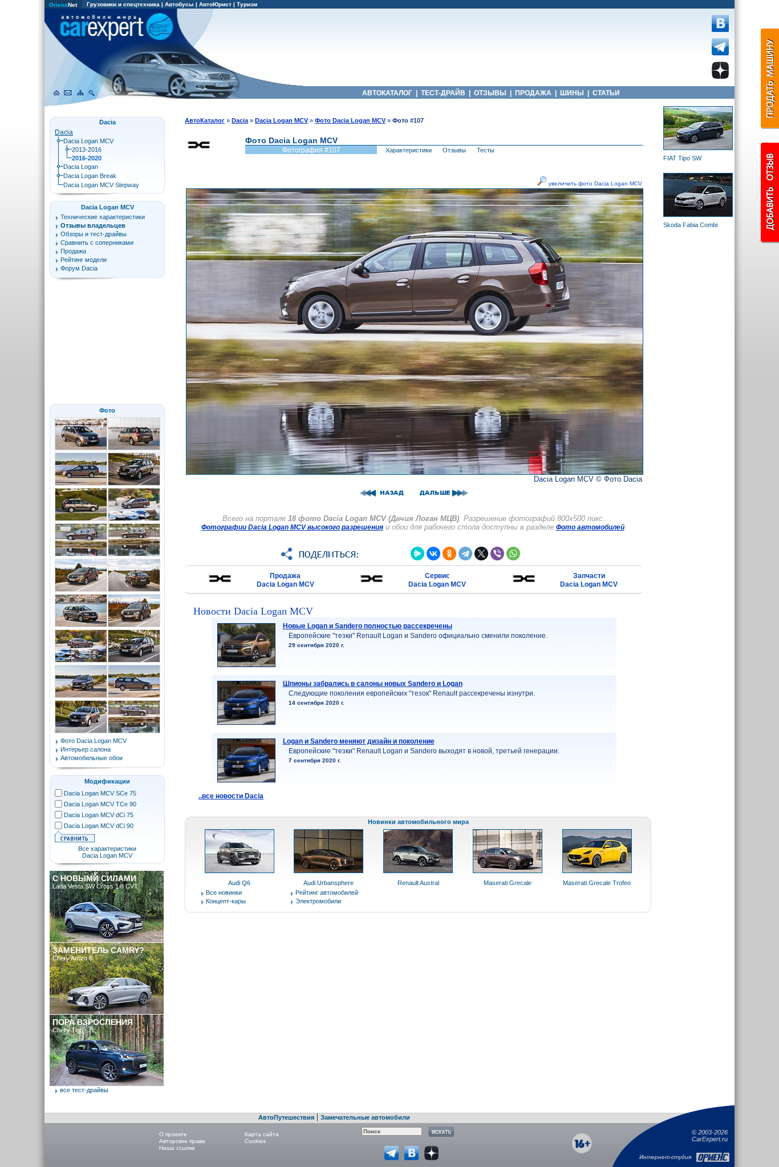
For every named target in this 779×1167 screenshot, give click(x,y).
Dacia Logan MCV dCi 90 (98, 825)
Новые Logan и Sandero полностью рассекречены (367, 626)
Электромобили (318, 901)
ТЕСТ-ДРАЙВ (443, 93)
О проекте (173, 1134)
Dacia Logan (80, 166)
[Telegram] (465, 553)
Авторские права (182, 1141)
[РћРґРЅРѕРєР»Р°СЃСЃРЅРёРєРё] (449, 553)
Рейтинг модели (83, 259)
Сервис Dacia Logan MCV (437, 580)
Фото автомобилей (590, 527)
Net (63, 5)
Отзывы (454, 150)
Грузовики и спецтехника (123, 4)
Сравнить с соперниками (96, 242)
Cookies (255, 1141)
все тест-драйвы (84, 1090)
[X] (481, 553)
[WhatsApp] (513, 553)
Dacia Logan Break (89, 175)
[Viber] (497, 553)
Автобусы (179, 4)
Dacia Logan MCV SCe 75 (100, 793)
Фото (107, 410)
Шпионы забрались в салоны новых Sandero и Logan (372, 684)
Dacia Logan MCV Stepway (101, 184)
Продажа (73, 251)
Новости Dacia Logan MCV (253, 611)
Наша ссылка (177, 1148)
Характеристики (409, 150)
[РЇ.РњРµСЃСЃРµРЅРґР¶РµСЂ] (417, 553)
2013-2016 (87, 149)
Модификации (107, 781)
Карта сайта (262, 1134)
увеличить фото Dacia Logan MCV (594, 183)
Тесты (485, 150)
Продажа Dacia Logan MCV (285, 580)
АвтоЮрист (215, 4)
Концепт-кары (226, 901)
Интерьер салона (85, 749)
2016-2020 (87, 158)
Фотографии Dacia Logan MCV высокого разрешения (292, 527)
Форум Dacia (79, 268)
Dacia (64, 132)
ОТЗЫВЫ (490, 93)
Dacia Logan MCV (88, 141)
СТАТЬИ (606, 93)
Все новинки (224, 892)
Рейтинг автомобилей (326, 892)
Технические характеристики (102, 216)
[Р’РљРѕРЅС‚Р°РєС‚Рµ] (433, 553)
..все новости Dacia (230, 796)
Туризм (247, 4)
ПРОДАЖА (533, 93)
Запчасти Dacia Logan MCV (589, 580)
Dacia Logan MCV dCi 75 (98, 814)
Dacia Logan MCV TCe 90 (100, 804)
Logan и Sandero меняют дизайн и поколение (359, 741)
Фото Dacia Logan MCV (93, 740)
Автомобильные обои (91, 757)
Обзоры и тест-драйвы (93, 234)
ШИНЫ (572, 93)
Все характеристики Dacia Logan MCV (107, 852)
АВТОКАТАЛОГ (387, 93)
